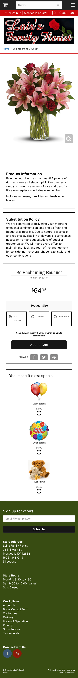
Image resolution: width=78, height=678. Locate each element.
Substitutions (11, 629)
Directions (9, 561)
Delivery (8, 617)
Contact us (10, 613)
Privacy (8, 625)
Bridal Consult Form (15, 609)
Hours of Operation (15, 621)
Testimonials (11, 633)
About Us (9, 605)
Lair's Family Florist (39, 31)
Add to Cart (39, 345)
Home (6, 48)
